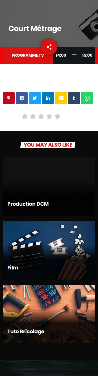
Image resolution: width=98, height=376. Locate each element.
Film (12, 267)
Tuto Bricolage (25, 331)
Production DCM (28, 204)
